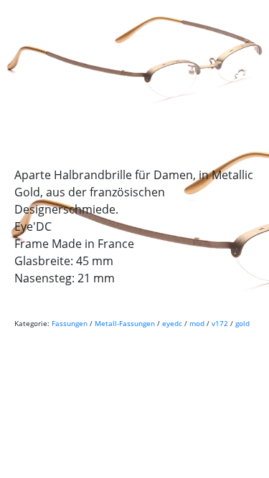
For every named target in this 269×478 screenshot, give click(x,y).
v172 (220, 323)
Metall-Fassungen (125, 323)
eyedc (172, 323)
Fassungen (70, 323)
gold (242, 323)
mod (196, 323)
